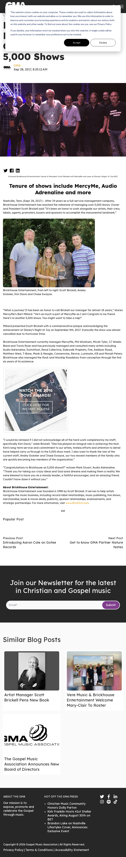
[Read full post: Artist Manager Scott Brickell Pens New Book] (31, 671)
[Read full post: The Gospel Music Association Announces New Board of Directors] (31, 735)
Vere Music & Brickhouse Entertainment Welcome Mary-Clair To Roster (90, 700)
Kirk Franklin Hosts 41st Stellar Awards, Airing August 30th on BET (69, 815)
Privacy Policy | (14, 850)
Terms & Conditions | (40, 850)
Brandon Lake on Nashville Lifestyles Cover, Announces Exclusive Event (67, 827)
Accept (76, 42)
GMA (17, 65)
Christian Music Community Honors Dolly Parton (66, 805)
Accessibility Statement (72, 850)
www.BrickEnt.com (77, 503)
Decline (103, 42)
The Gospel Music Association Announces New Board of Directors (31, 764)
